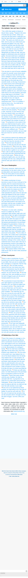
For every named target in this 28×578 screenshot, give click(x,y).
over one (16, 332)
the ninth (6, 160)
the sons (18, 247)
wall (10, 229)
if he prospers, (18, 357)
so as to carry (18, 139)
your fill (21, 144)
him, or (22, 354)
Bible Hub (14, 414)
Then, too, (13, 312)
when (14, 160)
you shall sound (6, 83)
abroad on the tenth (10, 80)
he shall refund (10, 372)
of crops (3, 129)
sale (17, 241)
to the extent (18, 122)
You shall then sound (15, 78)
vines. (10, 101)
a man (14, 187)
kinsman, (23, 187)
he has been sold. (13, 350)
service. (10, 286)
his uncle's (6, 354)
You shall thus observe (9, 137)
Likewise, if (6, 210)
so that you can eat (12, 144)
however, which (11, 227)
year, (13, 157)
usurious (20, 265)
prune (3, 50)
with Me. (22, 172)
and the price (14, 364)
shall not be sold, (6, 250)
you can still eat (20, 157)
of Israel (3, 35)
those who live (5, 65)
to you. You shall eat (15, 103)
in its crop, (17, 43)
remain (22, 375)
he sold (3, 196)
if (25, 148)
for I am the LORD (15, 132)
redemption (18, 231)
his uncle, (23, 352)
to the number (16, 366)
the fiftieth (11, 96)
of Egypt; (19, 300)
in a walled (9, 211)
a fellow (6, 180)
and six (7, 42)
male (17, 309)
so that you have (10, 75)
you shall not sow (11, 49)
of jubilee (13, 108)
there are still (18, 370)
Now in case (6, 258)
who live (17, 314)
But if (15, 146)
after (15, 117)
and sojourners (15, 172)
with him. (18, 391)
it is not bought (20, 217)
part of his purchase (20, 372)
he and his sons (10, 391)
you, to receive (20, 325)
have (17, 227)
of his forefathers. (19, 297)
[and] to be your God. (13, 278)
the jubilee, (20, 117)
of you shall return (6, 94)
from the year (20, 361)
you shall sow (17, 40)
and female (13, 61)
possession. (5, 252)
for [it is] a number (20, 127)
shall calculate (12, 361)
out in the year (20, 389)
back (11, 185)
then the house (9, 220)
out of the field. (9, 105)
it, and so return (10, 196)
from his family (21, 356)
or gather (13, 150)
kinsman (19, 184)
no (19, 187)
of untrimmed (10, 54)
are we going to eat (7, 148)
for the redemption (18, 175)
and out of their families (8, 318)
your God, (21, 267)
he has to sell (16, 182)
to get (3, 200)
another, (15, 131)
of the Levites (20, 245)
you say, (19, 146)
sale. (20, 302)
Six (7, 40)
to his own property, (14, 92)
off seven (17, 71)
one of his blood (6, 356)
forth (21, 153)
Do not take (14, 265)
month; (9, 82)
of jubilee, (12, 377)
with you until (20, 290)
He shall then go (16, 291)
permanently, (5, 170)
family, (3, 349)
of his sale (22, 364)
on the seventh (17, 148)
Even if (5, 387)
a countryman (14, 258)
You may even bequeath (17, 323)
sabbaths (23, 71)
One (19, 350)
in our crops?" (20, 150)
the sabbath (21, 57)
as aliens (13, 65)
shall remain (10, 201)
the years (13, 192)
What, (24, 238)
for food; (16, 59)
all (14, 68)
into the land (8, 36)
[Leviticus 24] (2, 260)
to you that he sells (17, 282)
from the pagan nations (12, 311)
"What (24, 146)
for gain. (17, 272)
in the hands (18, 201)
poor (8, 260)
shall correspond (6, 366)
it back (7, 200)
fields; (6, 231)
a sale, (3, 111)
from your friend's (6, 113)
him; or (11, 357)
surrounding (5, 229)
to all (13, 89)
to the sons (22, 33)
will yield (16, 143)
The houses (18, 226)
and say (9, 35)
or (21, 111)
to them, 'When (16, 35)
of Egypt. (9, 396)
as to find (20, 189)
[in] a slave (15, 302)
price (2, 373)
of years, (13, 76)
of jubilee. (7, 291)
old (2, 159)
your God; (7, 132)
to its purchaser (20, 222)
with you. (18, 65)
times (19, 73)
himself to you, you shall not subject (12, 284)
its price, (18, 124)
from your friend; (12, 118)
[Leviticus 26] (26, 260)
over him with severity (7, 386)
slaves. (10, 328)
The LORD (5, 31)
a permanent (22, 234)
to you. (16, 129)
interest (3, 267)
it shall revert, (12, 205)
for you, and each (17, 91)
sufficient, (21, 340)
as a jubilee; (20, 96)
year (14, 45)
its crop (18, 160)
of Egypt (9, 276)
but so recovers (6, 189)
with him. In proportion (13, 379)
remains (14, 213)
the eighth (9, 157)
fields (15, 249)
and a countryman (6, 342)
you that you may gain (12, 316)
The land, (5, 168)
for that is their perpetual (19, 250)
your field (19, 49)
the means (10, 338)
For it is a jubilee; (18, 101)
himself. (11, 359)
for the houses (17, 236)
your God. (12, 305)
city (2, 222)
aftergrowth (4, 52)
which (14, 36)
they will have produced (12, 320)
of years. (22, 366)
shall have (13, 38)
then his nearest (12, 184)
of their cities (21, 249)
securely (17, 141)
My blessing (17, 151)
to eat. (23, 68)
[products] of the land (7, 59)
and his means (14, 260)
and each (23, 92)
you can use (13, 327)
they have (12, 231)
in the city (21, 241)
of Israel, (17, 330)
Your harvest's (19, 50)
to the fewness (12, 125)
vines (15, 54)
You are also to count (8, 71)
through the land (6, 89)
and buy (7, 185)
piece (13, 173)
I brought (18, 395)
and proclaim (12, 87)
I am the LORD (16, 396)
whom (19, 298)
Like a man (13, 382)
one (7, 115)
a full (24, 213)
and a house (11, 241)
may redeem (10, 352)
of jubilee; (19, 203)
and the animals (13, 66)
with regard (22, 260)
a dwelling (20, 210)
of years (3, 73)
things (5, 159)
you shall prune (17, 42)
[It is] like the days (6, 368)
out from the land (11, 300)
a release (19, 87)
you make (22, 109)
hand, (13, 113)
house (3, 211)
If (18, 109)
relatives (13, 356)
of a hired (15, 368)
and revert (4, 233)
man (9, 63)
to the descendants (8, 347)
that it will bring (15, 153)
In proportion (10, 122)
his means (14, 189)
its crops (17, 68)
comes (23, 160)
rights (23, 231)
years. (6, 78)
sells (15, 210)
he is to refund (9, 380)
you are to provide (6, 175)
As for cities (20, 233)
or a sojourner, (14, 263)
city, (13, 211)
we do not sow (5, 150)
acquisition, (22, 316)
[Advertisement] (15, 447)
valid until (19, 213)
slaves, (19, 61)
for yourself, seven (12, 73)
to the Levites (17, 240)
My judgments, (9, 139)
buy (23, 111)
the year (13, 203)
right (10, 213)
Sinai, (7, 33)
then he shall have (12, 349)
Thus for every (7, 173)
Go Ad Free (3, 573)
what (14, 185)
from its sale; (8, 215)
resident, (23, 63)
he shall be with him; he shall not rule (15, 384)
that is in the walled (19, 220)
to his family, (13, 295)
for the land (13, 170)
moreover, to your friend (13, 111)
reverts (13, 243)
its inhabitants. (19, 89)
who (13, 274)
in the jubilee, (19, 243)
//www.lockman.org (18, 411)
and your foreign (15, 63)
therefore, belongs (6, 240)
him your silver (17, 271)
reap (16, 98)
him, (16, 352)
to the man (16, 194)
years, (3, 75)
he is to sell (20, 118)
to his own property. (11, 109)
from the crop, (12, 159)
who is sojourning (14, 345)
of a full (21, 218)
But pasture (10, 249)
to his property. (20, 196)
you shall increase (10, 124)
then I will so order (8, 151)
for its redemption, (12, 191)
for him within (9, 218)
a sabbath (19, 38)
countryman (12, 180)
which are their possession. (13, 238)
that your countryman (7, 269)
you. (7, 312)
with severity (10, 332)
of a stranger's (19, 347)
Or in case (9, 187)
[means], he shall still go (8, 389)
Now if (4, 338)
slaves (14, 307)
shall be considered (17, 229)
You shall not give (8, 271)
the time (18, 75)
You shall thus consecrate (13, 85)
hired (18, 382)
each (17, 108)
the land (18, 45)
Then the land (10, 143)
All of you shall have (11, 57)
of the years (20, 125)
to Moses (18, 31)
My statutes (19, 137)
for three (6, 155)
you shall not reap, (14, 52)
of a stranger (17, 338)
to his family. (16, 94)
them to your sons (6, 325)
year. (2, 57)
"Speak (17, 33)
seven (23, 73)
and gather (10, 43)
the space (16, 218)
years (10, 40)
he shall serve (12, 290)
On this (5, 108)
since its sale (20, 192)
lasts (2, 217)
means (24, 198)
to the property (9, 297)
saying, (11, 33)
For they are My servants (10, 298)
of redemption (22, 215)
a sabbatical (21, 56)
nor (23, 49)
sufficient (4, 191)
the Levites (12, 234)
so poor (9, 182)
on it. (10, 146)
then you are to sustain (16, 262)
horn (2, 80)
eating (18, 159)
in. (2, 162)
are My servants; (17, 393)
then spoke (12, 31)
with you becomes (12, 340)
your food (12, 272)
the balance (9, 194)
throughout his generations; (9, 224)
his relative (20, 185)
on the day (14, 82)
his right (14, 215)
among (14, 247)
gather (13, 99)
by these (21, 387)
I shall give (20, 36)
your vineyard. (9, 50)
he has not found (11, 198)
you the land (20, 276)
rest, (12, 47)
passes (6, 222)
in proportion (8, 373)
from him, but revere (12, 267)
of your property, (20, 173)
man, (11, 288)
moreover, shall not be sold (17, 168)
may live (16, 269)
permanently (12, 222)
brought (17, 274)
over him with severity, (16, 304)
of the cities (11, 245)
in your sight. (18, 386)
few (15, 375)
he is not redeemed (13, 387)
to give (14, 276)
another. (10, 115)
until (9, 203)
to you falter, (5, 262)
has (17, 187)
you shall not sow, (6, 98)
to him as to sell (16, 343)
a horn (13, 83)
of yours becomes (17, 281)
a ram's (24, 78)
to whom (22, 194)
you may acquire (10, 309)
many (24, 370)
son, (11, 354)
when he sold (5, 363)
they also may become (11, 321)
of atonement (21, 82)
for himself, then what (15, 200)
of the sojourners (10, 314)
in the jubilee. (9, 226)
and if (11, 375)
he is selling (10, 129)
